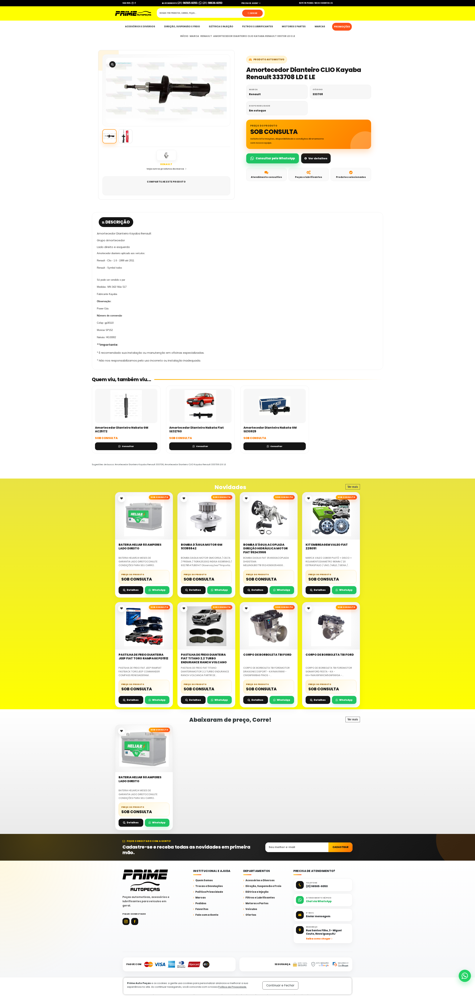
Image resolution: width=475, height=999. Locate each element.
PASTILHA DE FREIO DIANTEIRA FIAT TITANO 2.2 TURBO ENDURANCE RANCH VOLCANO (204, 658)
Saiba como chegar (318, 938)
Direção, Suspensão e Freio (182, 26)
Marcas (320, 26)
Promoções (342, 26)
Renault (206, 36)
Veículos (251, 909)
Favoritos (201, 909)
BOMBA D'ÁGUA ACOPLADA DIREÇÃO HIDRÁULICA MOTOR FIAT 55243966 (265, 548)
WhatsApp (159, 589)
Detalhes (133, 589)
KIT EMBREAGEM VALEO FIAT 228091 (327, 547)
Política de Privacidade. (232, 987)
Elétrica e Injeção (221, 26)
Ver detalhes (317, 158)
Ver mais (353, 487)
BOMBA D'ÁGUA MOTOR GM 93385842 (201, 547)
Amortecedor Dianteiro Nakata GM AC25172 (121, 429)
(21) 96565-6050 (187, 3)
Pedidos (200, 903)
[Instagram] (126, 921)
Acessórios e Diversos (140, 26)
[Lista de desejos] (121, 498)
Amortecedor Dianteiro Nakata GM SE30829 (270, 429)
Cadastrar (340, 847)
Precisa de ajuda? (250, 3)
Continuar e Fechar (280, 985)
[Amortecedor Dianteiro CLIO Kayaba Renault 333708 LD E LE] (166, 90)
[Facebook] (134, 921)
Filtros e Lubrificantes (257, 26)
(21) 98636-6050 (212, 3)
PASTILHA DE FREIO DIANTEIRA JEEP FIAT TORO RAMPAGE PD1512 (143, 656)
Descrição (117, 222)
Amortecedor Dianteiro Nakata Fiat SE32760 (196, 429)
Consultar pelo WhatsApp (275, 158)
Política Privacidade (209, 892)
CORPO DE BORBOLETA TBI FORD (267, 655)
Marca (194, 36)
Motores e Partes (294, 26)
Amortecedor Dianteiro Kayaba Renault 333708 (139, 464)
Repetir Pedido (306, 3)
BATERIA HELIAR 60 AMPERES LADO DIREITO (140, 547)
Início (184, 36)
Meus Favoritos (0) (324, 3)
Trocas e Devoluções (209, 886)
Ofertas (250, 915)
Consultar (128, 446)
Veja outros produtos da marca (165, 168)
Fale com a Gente (206, 915)
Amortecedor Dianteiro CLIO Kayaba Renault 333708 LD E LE (254, 36)
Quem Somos (204, 880)
